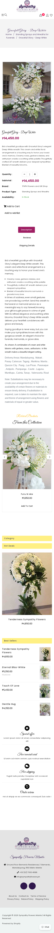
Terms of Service (38, 896)
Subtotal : (7, 180)
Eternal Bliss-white (13, 667)
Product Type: (9, 191)
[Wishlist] (51, 15)
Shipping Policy (42, 899)
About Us (13, 896)
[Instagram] (32, 886)
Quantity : (7, 174)
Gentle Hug (9, 704)
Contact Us (24, 896)
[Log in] (47, 15)
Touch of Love (10, 685)
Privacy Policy (13, 899)
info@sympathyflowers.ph (28, 876)
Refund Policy (27, 899)
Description (26, 229)
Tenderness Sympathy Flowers (27, 619)
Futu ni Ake (27, 494)
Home (9, 34)
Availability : (8, 197)
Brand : (5, 186)
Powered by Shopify (11, 923)
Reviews (27, 237)
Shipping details (27, 245)
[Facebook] (23, 886)
